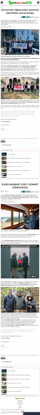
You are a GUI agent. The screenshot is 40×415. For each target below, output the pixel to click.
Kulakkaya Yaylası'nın (24, 283)
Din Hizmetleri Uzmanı (15, 102)
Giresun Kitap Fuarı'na (33, 234)
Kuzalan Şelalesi (32, 329)
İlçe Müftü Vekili (4, 114)
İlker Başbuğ (11, 329)
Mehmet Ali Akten (21, 325)
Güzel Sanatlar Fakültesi (28, 66)
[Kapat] (21, 412)
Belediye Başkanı (10, 195)
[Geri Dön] (2, 2)
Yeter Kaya (4, 103)
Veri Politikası (20, 402)
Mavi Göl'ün (4, 284)
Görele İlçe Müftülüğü (21, 111)
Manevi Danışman (34, 102)
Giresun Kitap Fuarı (4, 329)
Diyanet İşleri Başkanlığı (5, 112)
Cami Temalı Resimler (14, 112)
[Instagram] (23, 411)
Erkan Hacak (21, 324)
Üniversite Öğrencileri (5, 111)
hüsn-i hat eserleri (6, 69)
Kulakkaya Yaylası (17, 197)
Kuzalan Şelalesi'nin (24, 284)
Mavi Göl (24, 197)
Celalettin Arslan (13, 103)
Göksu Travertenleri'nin (7, 285)
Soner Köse (25, 102)
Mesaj (2, 129)
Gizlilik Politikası (20, 400)
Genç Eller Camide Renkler (30, 111)
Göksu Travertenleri (4, 331)
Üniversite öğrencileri (7, 56)
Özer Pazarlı (10, 325)
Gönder (3, 141)
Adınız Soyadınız (5, 125)
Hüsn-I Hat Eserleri (22, 112)
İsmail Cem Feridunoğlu (5, 332)
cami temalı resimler (29, 68)
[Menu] (38, 2)
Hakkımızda (20, 407)
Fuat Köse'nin (18, 240)
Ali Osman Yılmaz (18, 114)
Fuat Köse (17, 195)
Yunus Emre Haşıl (25, 100)
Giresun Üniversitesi (12, 66)
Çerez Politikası (20, 401)
